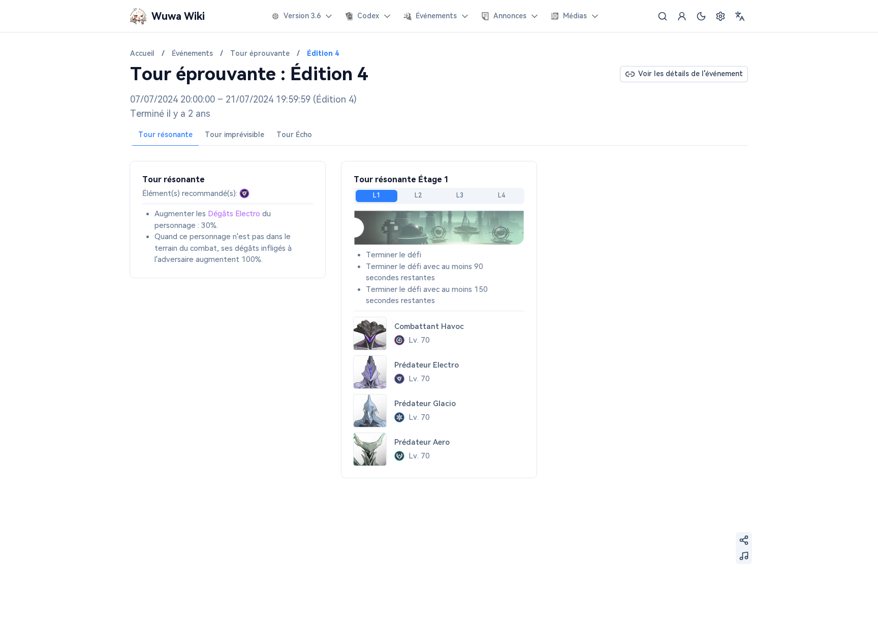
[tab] (165, 135)
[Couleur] (701, 16)
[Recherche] (662, 16)
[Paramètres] (720, 16)
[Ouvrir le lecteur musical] (744, 556)
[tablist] (439, 135)
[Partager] (744, 540)
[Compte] (682, 16)
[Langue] (740, 16)
